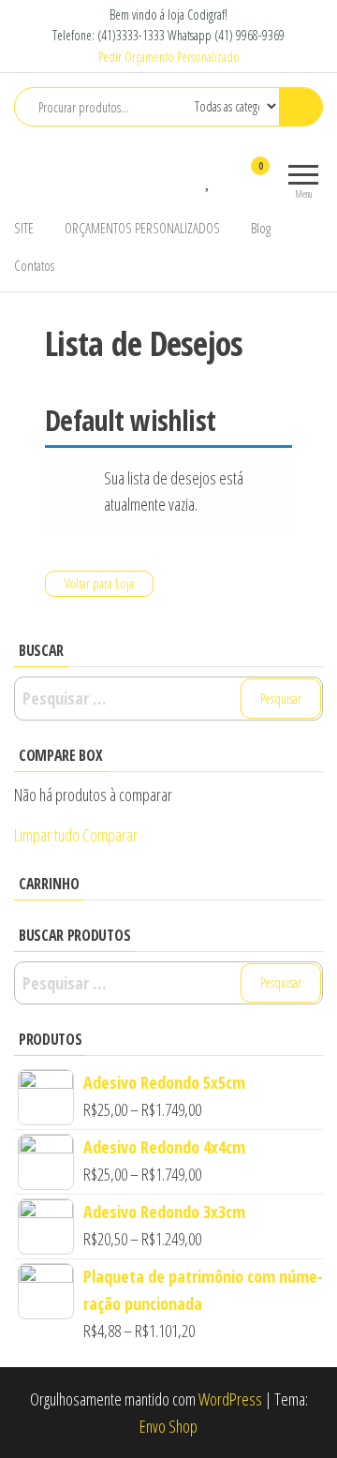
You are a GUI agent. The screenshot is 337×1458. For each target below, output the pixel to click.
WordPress (230, 1399)
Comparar (110, 835)
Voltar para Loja (99, 583)
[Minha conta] (227, 178)
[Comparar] (190, 178)
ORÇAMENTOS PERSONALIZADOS (142, 227)
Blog (261, 227)
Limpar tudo (47, 835)
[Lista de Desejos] (208, 178)
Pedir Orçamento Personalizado (169, 57)
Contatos (34, 265)
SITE (24, 227)
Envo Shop (168, 1426)
